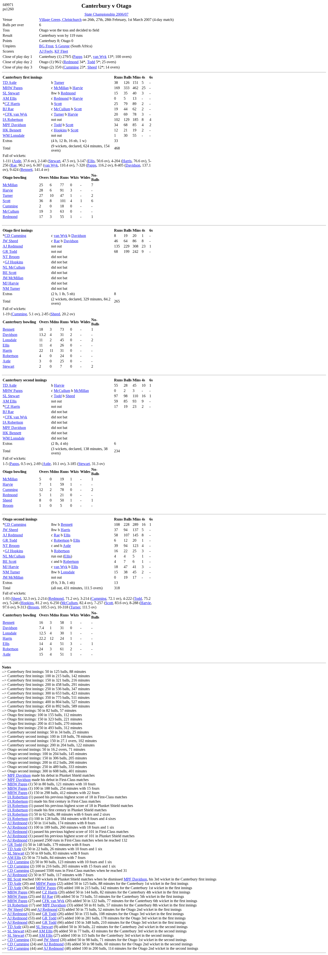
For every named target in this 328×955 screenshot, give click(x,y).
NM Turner (11, 288)
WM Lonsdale (13, 135)
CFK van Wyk (16, 114)
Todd (91, 62)
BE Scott (9, 273)
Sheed (92, 67)
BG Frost (46, 46)
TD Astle (10, 83)
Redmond (71, 62)
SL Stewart (11, 93)
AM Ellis (10, 98)
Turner (59, 83)
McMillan (61, 88)
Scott (58, 104)
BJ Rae (8, 109)
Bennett (26, 169)
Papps (77, 57)
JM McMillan (13, 278)
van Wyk (100, 57)
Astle (17, 161)
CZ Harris (12, 104)
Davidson (133, 165)
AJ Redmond (13, 246)
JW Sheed (10, 241)
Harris (127, 161)
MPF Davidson (14, 125)
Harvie (78, 88)
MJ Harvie (11, 283)
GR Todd (10, 251)
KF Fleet (61, 51)
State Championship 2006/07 (106, 14)
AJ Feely (46, 51)
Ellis (91, 161)
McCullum (62, 109)
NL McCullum (14, 267)
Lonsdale (10, 340)
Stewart (54, 161)
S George (62, 46)
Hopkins (60, 130)
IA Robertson (13, 120)
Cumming (71, 67)
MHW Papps (13, 88)
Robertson (10, 356)
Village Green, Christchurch (60, 20)
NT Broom (11, 257)
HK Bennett (12, 130)
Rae (14, 165)
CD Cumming (15, 236)
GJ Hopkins (14, 262)
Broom (8, 505)
